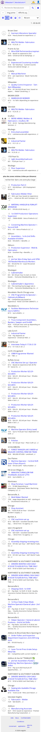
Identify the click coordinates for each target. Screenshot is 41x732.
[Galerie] (15, 18)
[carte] (19, 18)
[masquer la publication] (35, 35)
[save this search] (38, 8)
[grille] (11, 18)
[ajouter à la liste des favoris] (9, 33)
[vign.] (7, 18)
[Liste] (3, 18)
